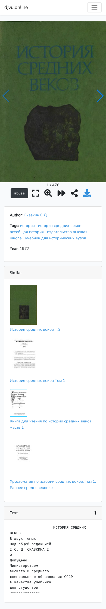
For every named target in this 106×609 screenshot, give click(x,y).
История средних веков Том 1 (37, 380)
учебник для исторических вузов (56, 238)
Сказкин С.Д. (36, 215)
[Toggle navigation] (94, 7)
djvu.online (16, 7)
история (28, 225)
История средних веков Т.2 (35, 329)
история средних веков (60, 225)
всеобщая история (28, 231)
